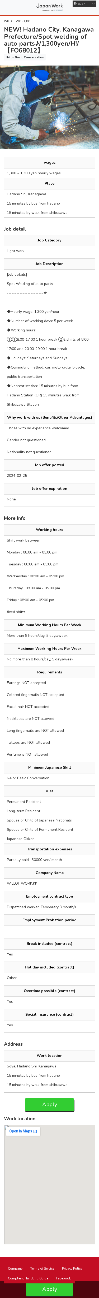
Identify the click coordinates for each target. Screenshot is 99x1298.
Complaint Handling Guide (28, 1278)
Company (15, 1268)
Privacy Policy (72, 1268)
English (79, 4)
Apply (49, 1104)
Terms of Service (42, 1268)
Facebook (63, 1278)
